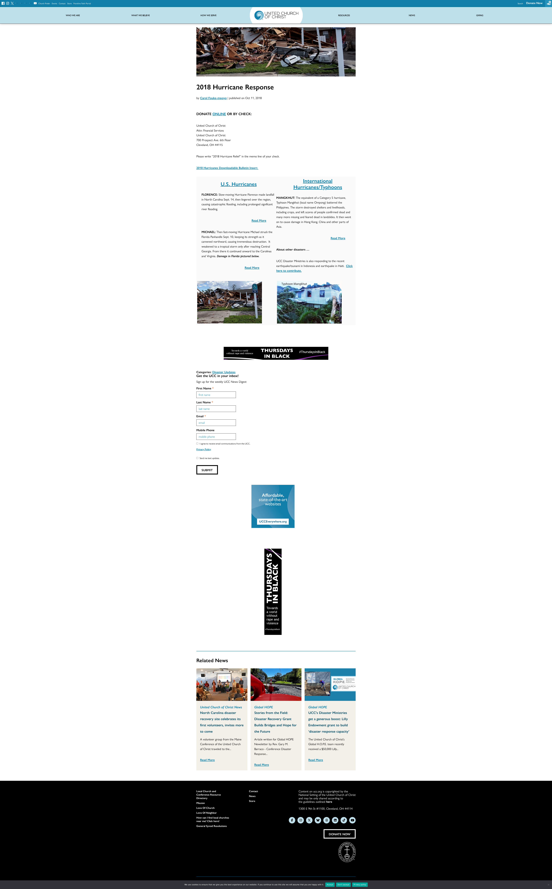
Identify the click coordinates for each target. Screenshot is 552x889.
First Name (205, 388)
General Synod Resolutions (211, 826)
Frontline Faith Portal (82, 3)
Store (69, 3)
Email (201, 416)
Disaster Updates (223, 372)
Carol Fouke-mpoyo (213, 98)
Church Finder (44, 3)
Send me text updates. (210, 458)
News (252, 796)
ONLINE (219, 113)
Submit (207, 470)
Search (520, 3)
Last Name (204, 402)
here (329, 801)
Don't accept (343, 884)
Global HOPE (263, 706)
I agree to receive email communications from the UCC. (225, 443)
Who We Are (73, 15)
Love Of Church (205, 808)
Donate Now (534, 3)
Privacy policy (360, 884)
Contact (62, 3)
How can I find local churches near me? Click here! (212, 819)
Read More (259, 220)
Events (54, 3)
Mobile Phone (205, 430)
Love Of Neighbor (206, 812)
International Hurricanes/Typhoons (317, 183)
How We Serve (208, 15)
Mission (200, 803)
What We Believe (140, 15)
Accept (330, 884)
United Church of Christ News (221, 706)
